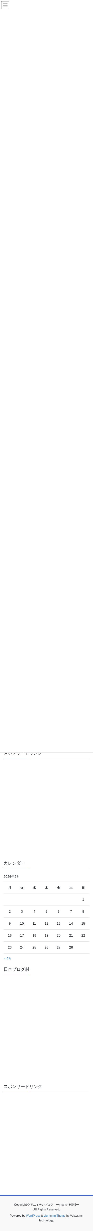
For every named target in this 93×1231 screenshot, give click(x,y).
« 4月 (8, 958)
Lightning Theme (55, 1215)
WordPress (33, 1215)
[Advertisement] (46, 808)
